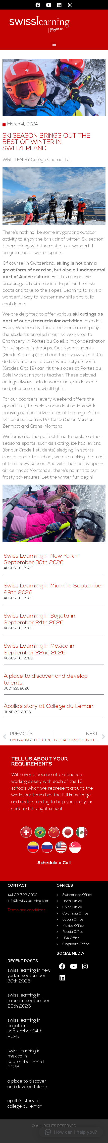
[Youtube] (48, 5)
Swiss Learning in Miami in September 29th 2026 (29, 1001)
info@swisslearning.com (28, 901)
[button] (54, 44)
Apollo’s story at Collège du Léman (48, 706)
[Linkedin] (59, 5)
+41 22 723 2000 (22, 895)
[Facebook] (38, 5)
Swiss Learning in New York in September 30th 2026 (29, 976)
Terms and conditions (26, 910)
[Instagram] (70, 5)
